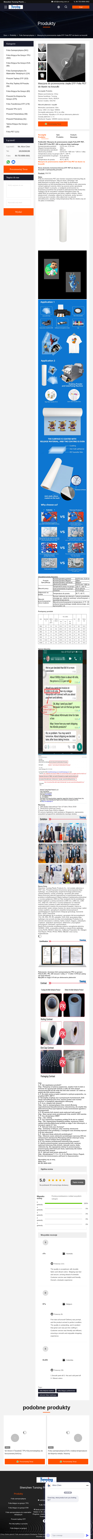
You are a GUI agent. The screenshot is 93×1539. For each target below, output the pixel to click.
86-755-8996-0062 (82, 2)
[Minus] (87, 1485)
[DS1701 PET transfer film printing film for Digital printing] (66, 63)
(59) (16, 114)
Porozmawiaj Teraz (19, 169)
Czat (80, 7)
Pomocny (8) (58, 1314)
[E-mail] (13, 161)
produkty (13, 35)
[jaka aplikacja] (8, 162)
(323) (17, 78)
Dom (5, 35)
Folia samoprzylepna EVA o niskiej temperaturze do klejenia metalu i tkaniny (24, 1452)
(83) (18, 91)
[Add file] (48, 1535)
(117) (14, 109)
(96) (18, 64)
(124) (18, 72)
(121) (12, 132)
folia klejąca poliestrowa (66, 1391)
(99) (16, 125)
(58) (17, 85)
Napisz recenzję (78, 1182)
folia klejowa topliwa (47, 1391)
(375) (16, 97)
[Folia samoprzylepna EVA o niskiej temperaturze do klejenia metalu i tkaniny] (25, 1432)
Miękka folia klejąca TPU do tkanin (68, 1451)
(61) (16, 119)
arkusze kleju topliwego (48, 1395)
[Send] (87, 1535)
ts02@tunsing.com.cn (61, 2)
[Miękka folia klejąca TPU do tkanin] (68, 1432)
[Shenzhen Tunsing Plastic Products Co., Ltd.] (16, 7)
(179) (18, 104)
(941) (17, 50)
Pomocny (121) (59, 1264)
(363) (18, 56)
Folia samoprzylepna (26, 35)
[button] (42, 78)
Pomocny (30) (58, 1370)
